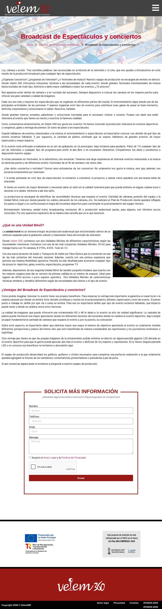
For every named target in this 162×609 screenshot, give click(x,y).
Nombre (33, 406)
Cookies (134, 603)
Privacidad (119, 603)
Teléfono (34, 416)
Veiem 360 (16, 240)
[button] (116, 254)
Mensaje (33, 437)
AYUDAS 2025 (150, 607)
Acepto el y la (59, 457)
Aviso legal (103, 603)
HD (65, 248)
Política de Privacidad (73, 457)
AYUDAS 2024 (150, 603)
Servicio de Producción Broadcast (59, 44)
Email (32, 427)
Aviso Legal (50, 457)
